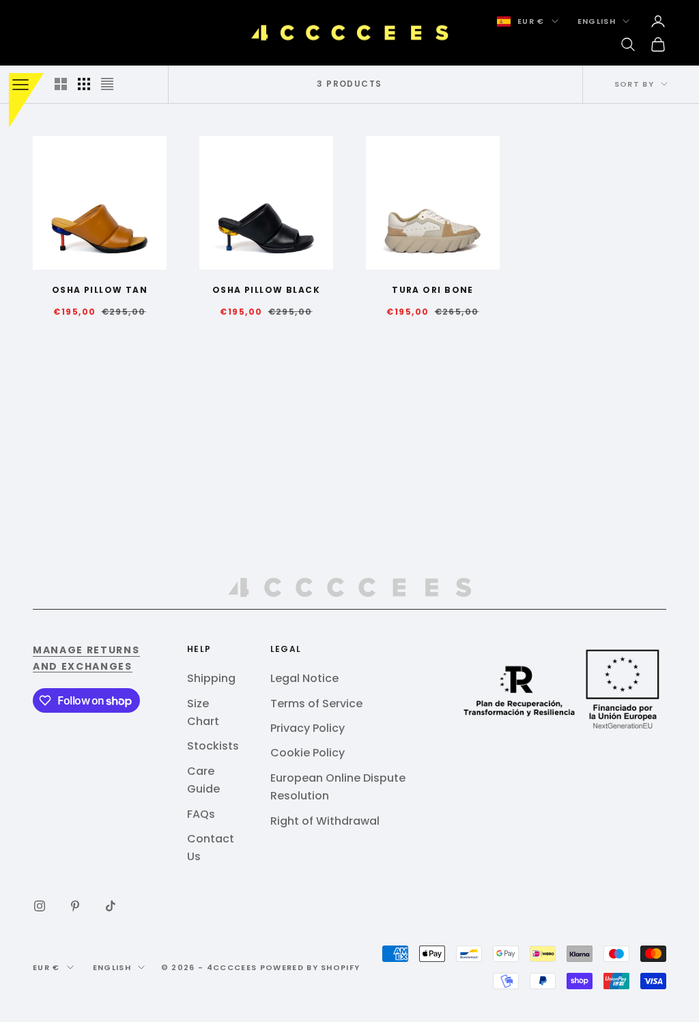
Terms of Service (316, 703)
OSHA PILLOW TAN (100, 290)
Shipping (211, 678)
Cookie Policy (307, 753)
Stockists (213, 746)
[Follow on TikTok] (110, 906)
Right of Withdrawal (325, 821)
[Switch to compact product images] (107, 84)
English (596, 21)
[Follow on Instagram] (39, 906)
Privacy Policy (307, 728)
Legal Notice (304, 678)
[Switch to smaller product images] (84, 84)
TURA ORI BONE (433, 290)
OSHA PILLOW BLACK (266, 290)
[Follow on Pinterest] (75, 906)
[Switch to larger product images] (61, 84)
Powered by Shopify (310, 967)
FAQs (201, 814)
